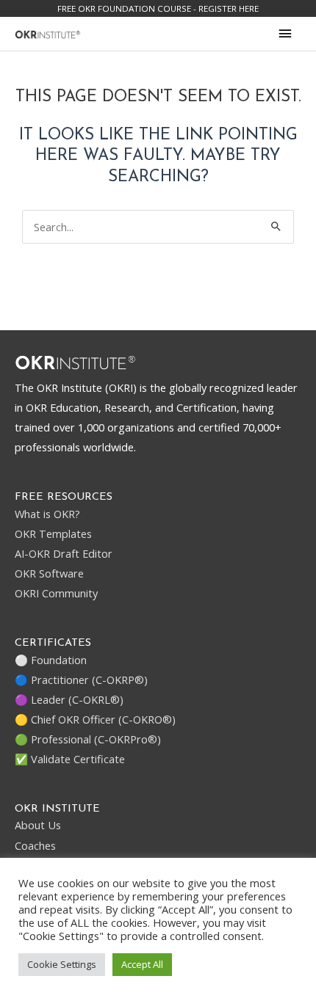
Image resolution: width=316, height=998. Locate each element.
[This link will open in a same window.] (48, 33)
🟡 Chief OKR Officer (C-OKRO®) (95, 719)
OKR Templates (53, 533)
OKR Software (49, 573)
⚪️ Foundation (51, 659)
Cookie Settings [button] (61, 964)
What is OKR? (47, 513)
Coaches (35, 845)
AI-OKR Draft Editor (63, 553)
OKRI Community (56, 593)
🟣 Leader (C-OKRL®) (69, 699)
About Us (38, 824)
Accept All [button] (142, 964)
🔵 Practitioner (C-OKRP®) (81, 679)
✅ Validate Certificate (70, 758)
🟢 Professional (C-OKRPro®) (88, 739)
